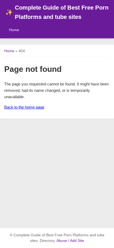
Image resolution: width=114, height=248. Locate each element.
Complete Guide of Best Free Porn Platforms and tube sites (56, 12)
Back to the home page (24, 107)
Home (14, 30)
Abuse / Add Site (70, 241)
